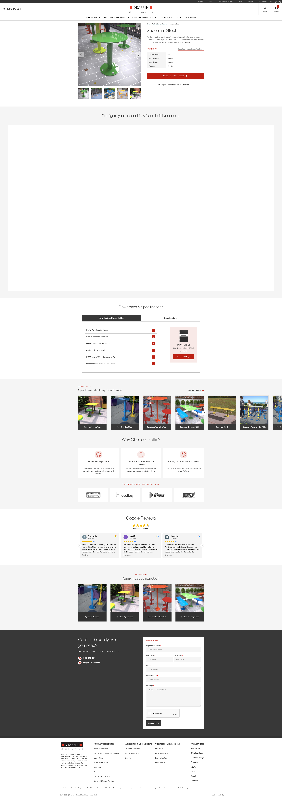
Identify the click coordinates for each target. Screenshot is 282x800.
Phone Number (152, 676)
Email (148, 666)
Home (148, 24)
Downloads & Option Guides (111, 318)
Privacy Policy (94, 795)
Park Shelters (98, 772)
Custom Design (197, 757)
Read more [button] (86, 555)
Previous (81, 54)
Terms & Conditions (82, 795)
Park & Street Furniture (104, 744)
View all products (194, 390)
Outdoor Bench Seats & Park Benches (106, 753)
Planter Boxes (160, 763)
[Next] (204, 413)
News (210, 1)
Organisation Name (153, 646)
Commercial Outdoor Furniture (104, 781)
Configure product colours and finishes (173, 85)
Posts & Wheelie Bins (131, 753)
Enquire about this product (173, 76)
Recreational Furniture (101, 763)
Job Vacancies (263, 1)
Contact (251, 1)
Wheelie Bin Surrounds (132, 749)
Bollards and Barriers (162, 753)
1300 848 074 (89, 658)
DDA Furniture (197, 753)
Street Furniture (91, 17)
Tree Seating (98, 767)
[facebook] (271, 2)
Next (138, 54)
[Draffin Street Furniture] (141, 9)
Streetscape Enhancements (142, 17)
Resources (195, 748)
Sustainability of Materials (226, 1)
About (240, 1)
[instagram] (280, 2)
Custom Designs (190, 17)
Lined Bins (127, 758)
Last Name (178, 656)
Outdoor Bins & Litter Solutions (114, 17)
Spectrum (165, 24)
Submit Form (153, 723)
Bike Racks (159, 749)
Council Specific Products (168, 17)
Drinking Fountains (161, 758)
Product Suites (156, 24)
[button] (202, 545)
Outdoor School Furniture (102, 776)
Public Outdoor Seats (101, 749)
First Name (150, 656)
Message (150, 686)
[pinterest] (275, 2)
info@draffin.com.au (91, 663)
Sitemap (71, 795)
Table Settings (98, 758)
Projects (200, 1)
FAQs (193, 771)
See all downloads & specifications (190, 49)
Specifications (170, 318)
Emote (220, 795)
